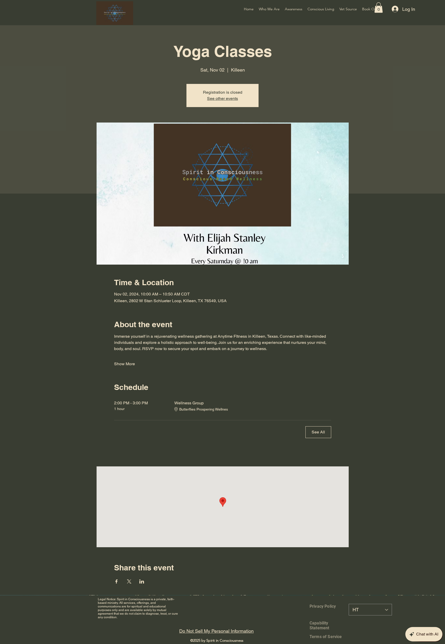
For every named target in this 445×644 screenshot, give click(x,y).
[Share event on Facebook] (116, 581)
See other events (222, 98)
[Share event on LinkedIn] (141, 581)
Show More (124, 363)
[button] (378, 7)
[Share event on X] (129, 581)
